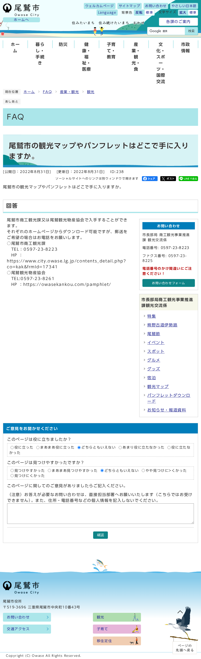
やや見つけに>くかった (166, 470)
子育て (102, 629)
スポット (155, 351)
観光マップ (158, 387)
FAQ (47, 92)
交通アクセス (18, 629)
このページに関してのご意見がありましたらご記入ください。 (67, 486)
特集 (151, 316)
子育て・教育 (111, 50)
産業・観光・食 (136, 56)
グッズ (153, 369)
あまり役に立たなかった (144, 447)
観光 (91, 92)
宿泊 (151, 378)
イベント (155, 343)
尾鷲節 (153, 334)
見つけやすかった (29, 470)
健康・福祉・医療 (86, 56)
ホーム (15, 47)
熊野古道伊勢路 (162, 325)
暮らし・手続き (40, 53)
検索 (191, 31)
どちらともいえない (98, 447)
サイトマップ (129, 6)
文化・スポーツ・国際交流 (160, 62)
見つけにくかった (29, 475)
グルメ (153, 360)
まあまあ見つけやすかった (75, 470)
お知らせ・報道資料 (166, 410)
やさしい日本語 (184, 6)
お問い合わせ (156, 6)
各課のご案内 (178, 21)
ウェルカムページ (99, 6)
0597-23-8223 (175, 247)
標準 (149, 12)
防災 (63, 44)
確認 (100, 535)
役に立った (24, 447)
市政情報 (185, 47)
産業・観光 (69, 92)
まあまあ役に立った (57, 447)
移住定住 (104, 641)
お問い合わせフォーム (168, 283)
